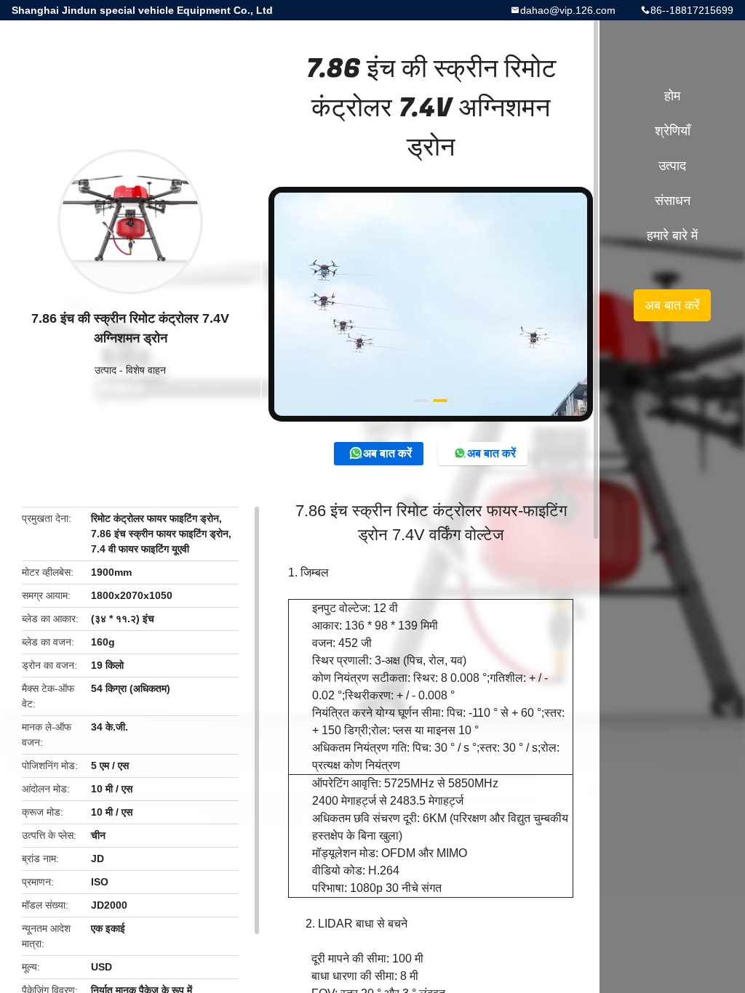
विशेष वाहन (146, 370)
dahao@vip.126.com (567, 10)
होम (672, 96)
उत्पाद (105, 370)
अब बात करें (387, 453)
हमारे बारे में (672, 235)
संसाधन (672, 200)
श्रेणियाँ (672, 131)
